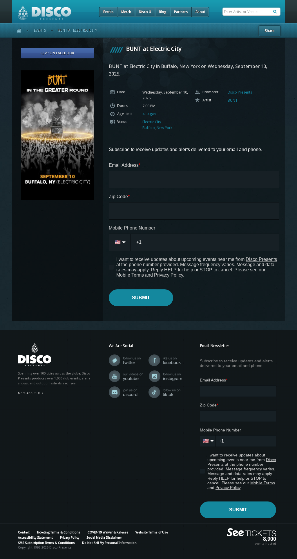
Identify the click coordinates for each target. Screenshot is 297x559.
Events (108, 12)
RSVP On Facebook (57, 53)
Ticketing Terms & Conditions (58, 532)
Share (269, 30)
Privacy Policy (69, 538)
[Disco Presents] (41, 10)
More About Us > (31, 393)
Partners (181, 12)
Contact (24, 532)
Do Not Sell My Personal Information (109, 543)
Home (17, 30)
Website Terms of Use (151, 532)
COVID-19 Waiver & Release (108, 532)
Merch (126, 12)
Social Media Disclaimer (104, 538)
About (200, 12)
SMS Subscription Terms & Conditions (46, 543)
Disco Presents (240, 92)
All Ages (149, 114)
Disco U (145, 12)
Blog (162, 12)
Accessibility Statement (35, 538)
